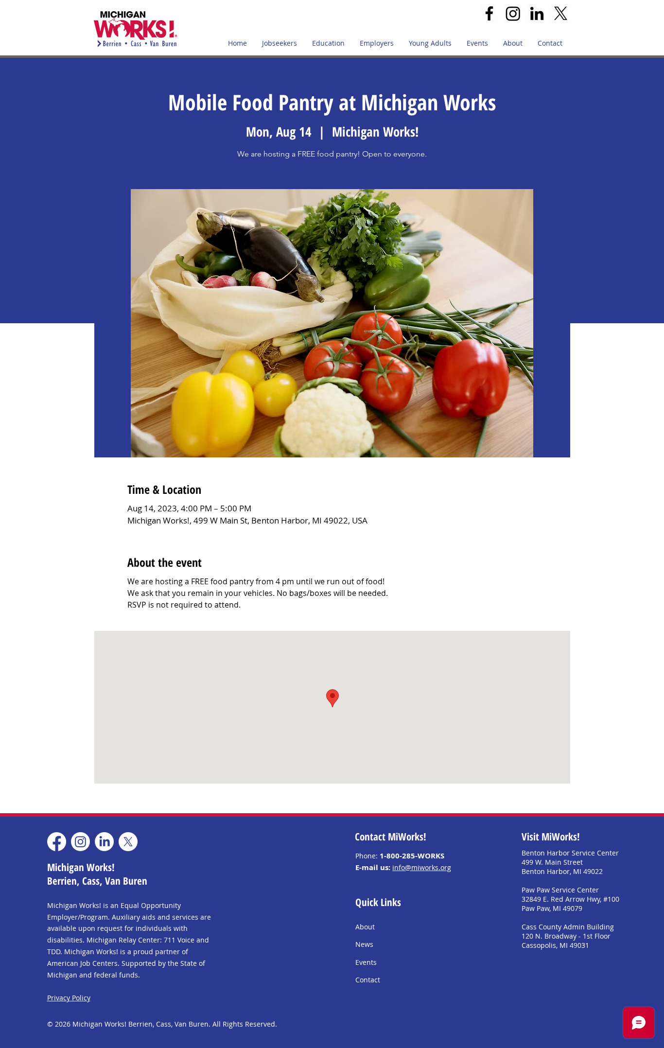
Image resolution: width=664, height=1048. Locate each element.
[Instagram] (513, 13)
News (364, 944)
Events (366, 962)
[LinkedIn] (536, 13)
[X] (560, 13)
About (365, 926)
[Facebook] (489, 13)
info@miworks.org (421, 867)
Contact (367, 979)
